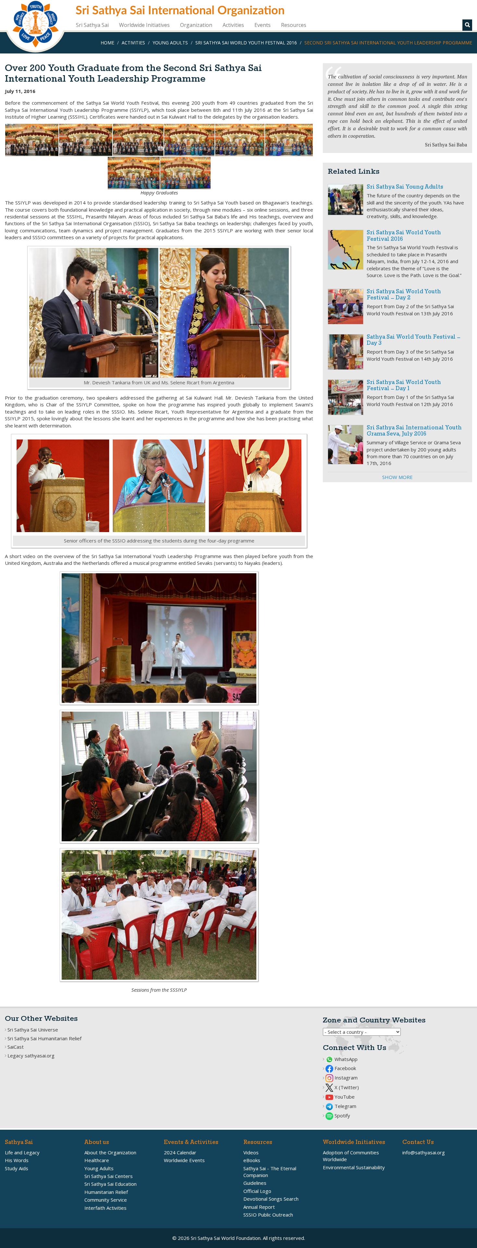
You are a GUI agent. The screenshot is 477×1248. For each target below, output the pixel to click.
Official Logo (257, 1191)
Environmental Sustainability (354, 1167)
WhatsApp (345, 1059)
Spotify (341, 1115)
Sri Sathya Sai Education (110, 1184)
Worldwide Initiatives (144, 25)
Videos (251, 1152)
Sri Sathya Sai (92, 25)
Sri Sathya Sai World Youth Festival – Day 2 (404, 295)
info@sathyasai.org (423, 1152)
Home (107, 43)
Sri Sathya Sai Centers (108, 1176)
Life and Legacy (22, 1152)
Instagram (345, 1077)
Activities (233, 25)
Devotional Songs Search (271, 1199)
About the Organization (110, 1152)
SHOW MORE (397, 477)
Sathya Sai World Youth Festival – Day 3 (413, 340)
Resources (293, 25)
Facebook (344, 1068)
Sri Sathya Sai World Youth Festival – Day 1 (404, 386)
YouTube (344, 1096)
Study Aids (16, 1168)
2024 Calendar (180, 1152)
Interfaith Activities (105, 1208)
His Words (17, 1160)
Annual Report (259, 1207)
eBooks (251, 1160)
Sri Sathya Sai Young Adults (405, 187)
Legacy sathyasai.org (31, 1055)
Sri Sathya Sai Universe (32, 1029)
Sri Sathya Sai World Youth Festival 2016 (246, 43)
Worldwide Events (184, 1160)
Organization (196, 25)
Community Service (105, 1199)
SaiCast (15, 1047)
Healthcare (96, 1160)
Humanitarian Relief (106, 1192)
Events (262, 25)
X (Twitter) (346, 1087)
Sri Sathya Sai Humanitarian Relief (44, 1038)
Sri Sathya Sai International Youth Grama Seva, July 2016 (414, 431)
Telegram (344, 1106)
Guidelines (254, 1183)
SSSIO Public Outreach (268, 1214)
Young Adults (170, 43)
